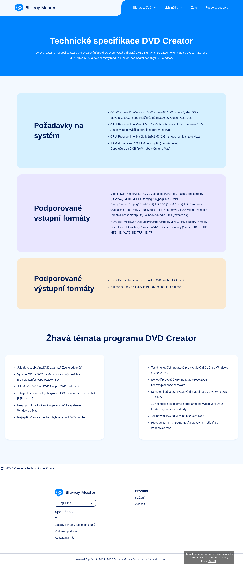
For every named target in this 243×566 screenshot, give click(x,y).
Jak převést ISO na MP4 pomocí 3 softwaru (178, 415)
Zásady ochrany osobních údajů (75, 524)
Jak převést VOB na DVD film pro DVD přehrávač (48, 386)
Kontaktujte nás (64, 537)
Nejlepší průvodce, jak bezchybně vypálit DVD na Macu (52, 417)
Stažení (139, 497)
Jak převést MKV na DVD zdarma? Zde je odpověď (49, 367)
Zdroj (194, 7)
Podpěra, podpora (216, 7)
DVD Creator (15, 468)
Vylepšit (140, 504)
